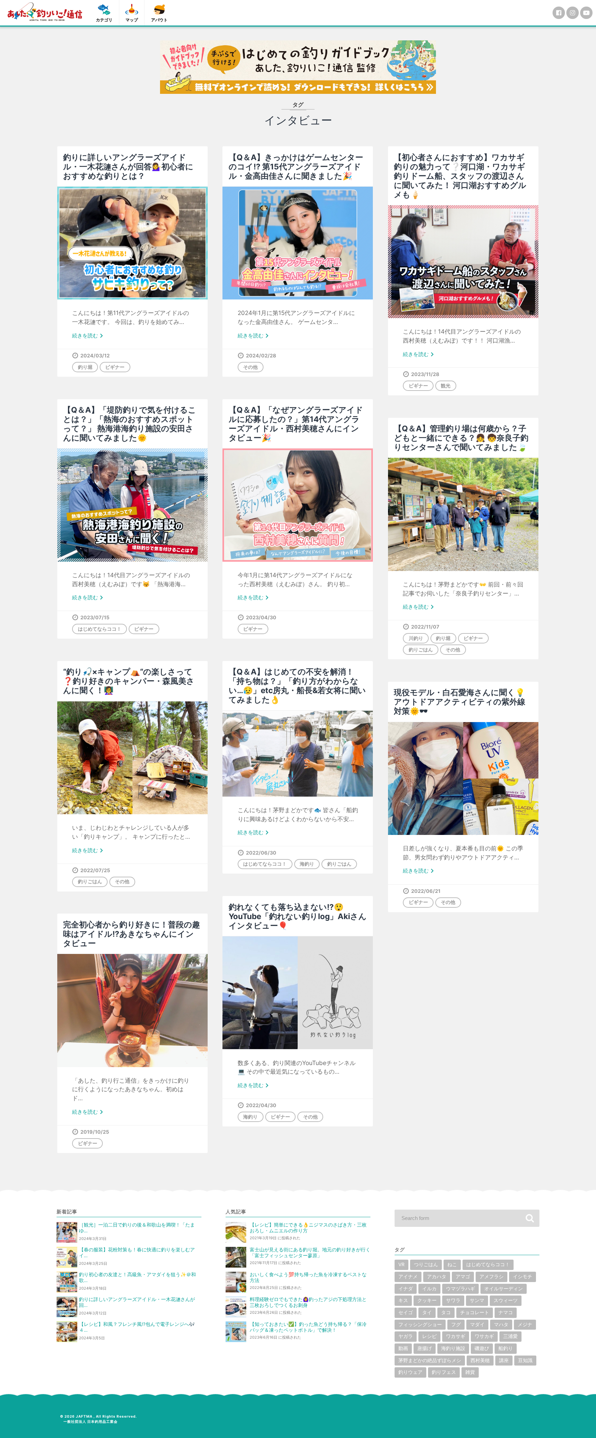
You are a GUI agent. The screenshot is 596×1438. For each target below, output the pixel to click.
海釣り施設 (453, 1348)
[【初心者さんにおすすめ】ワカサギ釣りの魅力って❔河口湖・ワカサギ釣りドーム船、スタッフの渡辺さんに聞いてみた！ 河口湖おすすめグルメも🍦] (463, 261)
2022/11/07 (425, 627)
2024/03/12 (95, 355)
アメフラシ (491, 1276)
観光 (445, 385)
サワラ (453, 1300)
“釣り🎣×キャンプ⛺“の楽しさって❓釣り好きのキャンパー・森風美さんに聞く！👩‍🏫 (129, 681)
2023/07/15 (94, 617)
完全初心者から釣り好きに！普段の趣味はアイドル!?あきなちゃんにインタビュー (131, 934)
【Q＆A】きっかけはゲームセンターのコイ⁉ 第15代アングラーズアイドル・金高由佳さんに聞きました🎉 (296, 166)
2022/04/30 (261, 1105)
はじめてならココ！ (99, 629)
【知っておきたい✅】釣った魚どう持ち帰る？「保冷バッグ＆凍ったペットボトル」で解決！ (308, 1327)
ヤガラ (405, 1336)
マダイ (477, 1324)
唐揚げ (424, 1348)
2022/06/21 (425, 891)
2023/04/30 (261, 617)
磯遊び (482, 1348)
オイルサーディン (503, 1288)
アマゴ (463, 1276)
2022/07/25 (95, 870)
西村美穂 (480, 1360)
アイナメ (408, 1276)
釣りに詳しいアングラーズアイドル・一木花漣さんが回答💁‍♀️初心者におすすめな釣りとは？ (128, 166)
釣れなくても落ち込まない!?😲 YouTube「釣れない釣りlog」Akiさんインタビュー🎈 (298, 916)
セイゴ (405, 1312)
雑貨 (470, 1372)
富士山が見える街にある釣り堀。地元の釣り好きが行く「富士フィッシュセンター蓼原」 (310, 1252)
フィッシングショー (420, 1324)
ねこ (452, 1264)
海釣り (307, 864)
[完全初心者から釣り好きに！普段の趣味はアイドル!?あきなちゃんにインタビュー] (132, 1010)
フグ (456, 1324)
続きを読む (89, 336)
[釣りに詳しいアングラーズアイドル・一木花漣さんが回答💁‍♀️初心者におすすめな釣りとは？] (132, 243)
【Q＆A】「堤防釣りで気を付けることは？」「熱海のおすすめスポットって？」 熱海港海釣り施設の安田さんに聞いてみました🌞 (129, 423)
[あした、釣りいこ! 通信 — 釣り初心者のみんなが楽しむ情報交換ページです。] (45, 11)
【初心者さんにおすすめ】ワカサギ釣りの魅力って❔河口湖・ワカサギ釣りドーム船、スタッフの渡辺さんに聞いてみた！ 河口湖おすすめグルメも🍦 (460, 175)
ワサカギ (484, 1336)
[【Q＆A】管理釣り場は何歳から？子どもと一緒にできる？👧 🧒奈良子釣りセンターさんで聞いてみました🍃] (463, 514)
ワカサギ (455, 1336)
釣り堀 (85, 367)
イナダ (405, 1288)
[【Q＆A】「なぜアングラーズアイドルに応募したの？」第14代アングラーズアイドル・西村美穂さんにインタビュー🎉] (297, 505)
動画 (403, 1348)
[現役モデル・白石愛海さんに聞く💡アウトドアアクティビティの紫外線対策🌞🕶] (463, 778)
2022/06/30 (261, 853)
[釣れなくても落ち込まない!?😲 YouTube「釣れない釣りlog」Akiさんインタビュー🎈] (297, 992)
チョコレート (474, 1312)
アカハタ (436, 1276)
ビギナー (115, 367)
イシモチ (522, 1276)
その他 (250, 367)
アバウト (159, 19)
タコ (446, 1312)
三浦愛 (510, 1336)
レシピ (429, 1336)
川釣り (416, 638)
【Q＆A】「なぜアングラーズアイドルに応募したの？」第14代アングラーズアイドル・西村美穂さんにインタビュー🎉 (296, 423)
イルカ (429, 1288)
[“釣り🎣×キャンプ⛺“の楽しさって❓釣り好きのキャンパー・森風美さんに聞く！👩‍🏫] (132, 757)
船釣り (505, 1348)
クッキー (427, 1300)
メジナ (525, 1324)
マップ (132, 19)
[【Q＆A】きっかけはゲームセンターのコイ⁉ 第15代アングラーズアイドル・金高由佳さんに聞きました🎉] (297, 243)
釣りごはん (421, 649)
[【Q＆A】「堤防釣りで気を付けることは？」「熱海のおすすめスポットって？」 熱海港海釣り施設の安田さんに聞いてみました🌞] (132, 505)
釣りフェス (444, 1372)
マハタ (501, 1324)
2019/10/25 (94, 1132)
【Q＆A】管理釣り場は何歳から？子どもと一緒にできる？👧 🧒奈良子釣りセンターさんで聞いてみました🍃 (461, 438)
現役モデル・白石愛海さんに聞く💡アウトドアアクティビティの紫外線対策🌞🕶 (459, 702)
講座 (504, 1360)
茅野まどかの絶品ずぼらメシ (429, 1360)
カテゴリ (104, 19)
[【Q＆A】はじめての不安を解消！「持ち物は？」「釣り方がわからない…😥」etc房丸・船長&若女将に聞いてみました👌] (297, 754)
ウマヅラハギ (460, 1288)
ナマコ (505, 1312)
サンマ (477, 1300)
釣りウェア (410, 1372)
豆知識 (525, 1360)
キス (403, 1300)
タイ (427, 1312)
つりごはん (426, 1264)
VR (401, 1264)
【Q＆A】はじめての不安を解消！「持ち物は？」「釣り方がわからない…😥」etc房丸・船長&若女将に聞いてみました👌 (297, 685)
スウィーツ (506, 1300)
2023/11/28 (425, 374)
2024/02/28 (261, 355)
